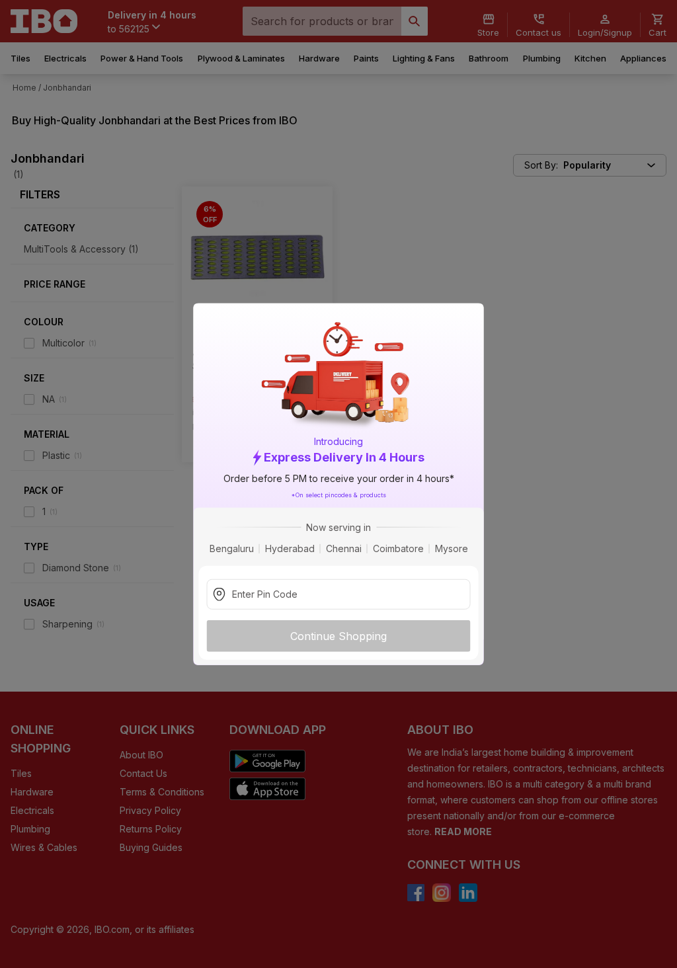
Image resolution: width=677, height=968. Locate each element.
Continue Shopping (338, 635)
